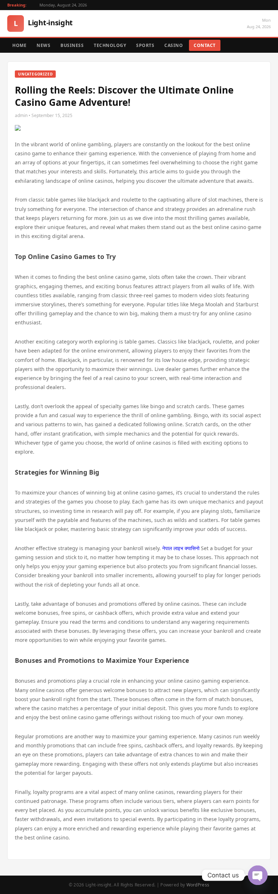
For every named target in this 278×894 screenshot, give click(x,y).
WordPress (198, 885)
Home (19, 45)
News (43, 45)
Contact (205, 45)
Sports (145, 45)
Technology (110, 45)
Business (72, 45)
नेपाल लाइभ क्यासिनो (180, 548)
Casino (173, 45)
